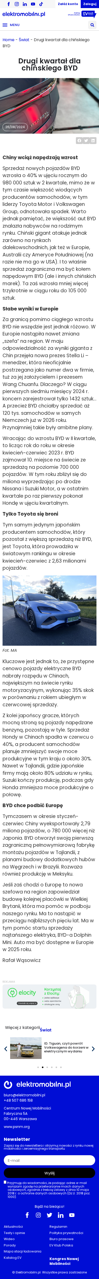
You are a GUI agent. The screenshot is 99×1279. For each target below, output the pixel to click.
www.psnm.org (17, 1126)
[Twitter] (49, 1214)
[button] (92, 25)
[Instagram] (38, 1214)
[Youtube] (71, 1214)
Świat (24, 40)
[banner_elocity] (49, 1007)
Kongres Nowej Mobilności (64, 1261)
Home (8, 40)
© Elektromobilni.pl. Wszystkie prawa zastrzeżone (49, 1272)
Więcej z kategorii (22, 1027)
